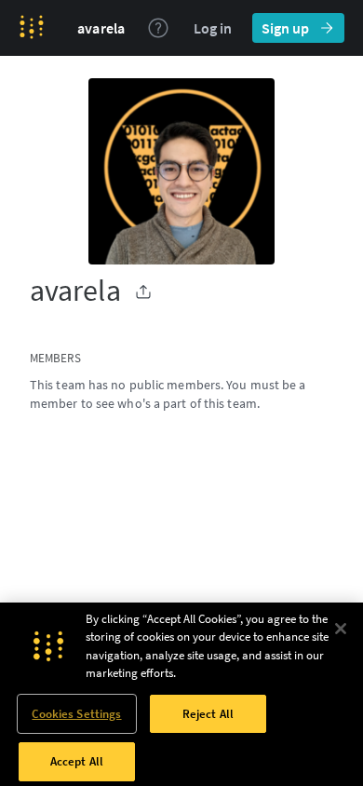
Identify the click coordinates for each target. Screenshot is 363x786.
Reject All (208, 714)
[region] (181, 694)
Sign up (285, 28)
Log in (213, 28)
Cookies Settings (76, 714)
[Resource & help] (158, 28)
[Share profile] (143, 291)
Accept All (76, 761)
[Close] (340, 628)
